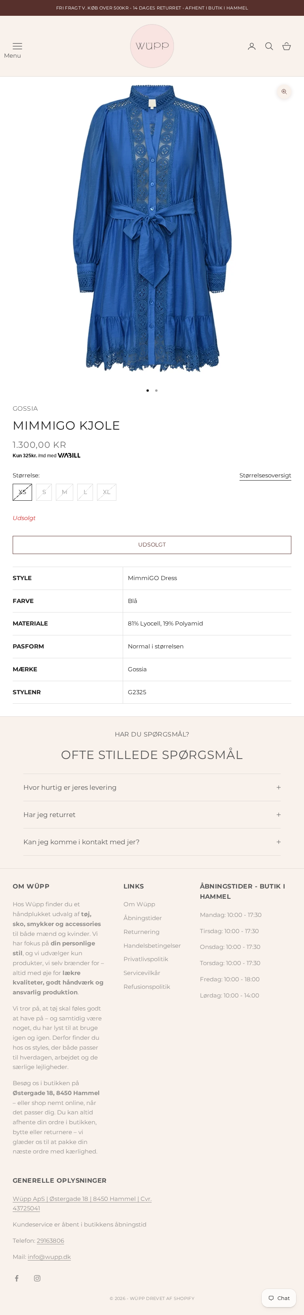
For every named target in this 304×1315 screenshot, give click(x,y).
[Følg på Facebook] (17, 1278)
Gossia (25, 408)
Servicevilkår (142, 973)
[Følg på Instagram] (37, 1278)
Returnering (142, 932)
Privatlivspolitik (146, 959)
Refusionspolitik (147, 986)
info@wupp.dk (49, 1257)
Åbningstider (143, 918)
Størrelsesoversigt (265, 475)
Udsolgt (152, 544)
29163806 (50, 1240)
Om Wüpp (139, 904)
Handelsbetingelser (152, 945)
